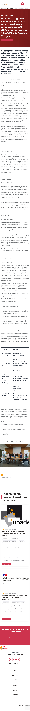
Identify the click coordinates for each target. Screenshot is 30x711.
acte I (6, 79)
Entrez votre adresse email (16, 637)
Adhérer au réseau (15, 675)
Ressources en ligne (8, 8)
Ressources (15, 688)
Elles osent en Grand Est (14, 320)
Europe (15, 670)
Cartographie (5, 424)
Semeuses (7, 316)
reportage (6, 434)
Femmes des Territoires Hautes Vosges (11, 310)
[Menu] (27, 4)
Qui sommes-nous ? (15, 667)
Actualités (15, 683)
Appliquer (22, 3)
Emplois (15, 690)
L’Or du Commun (6, 305)
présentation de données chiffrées (19, 293)
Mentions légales (15, 652)
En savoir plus (7, 564)
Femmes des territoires (11, 429)
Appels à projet (15, 685)
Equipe (15, 672)
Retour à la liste (8, 40)
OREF (3, 295)
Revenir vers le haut (23, 705)
